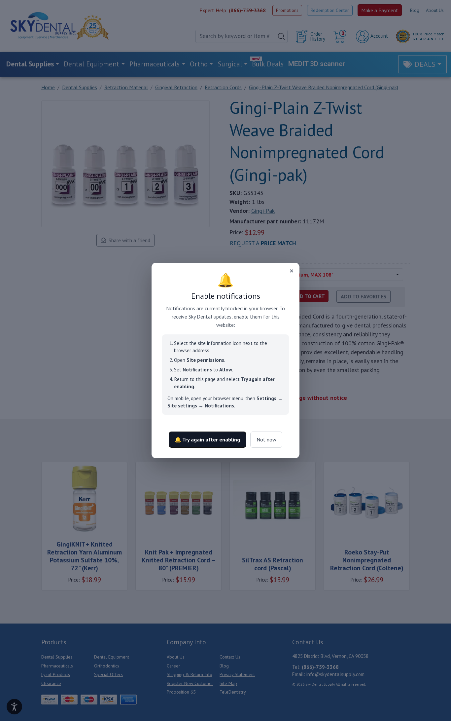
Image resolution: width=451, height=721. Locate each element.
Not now (266, 439)
